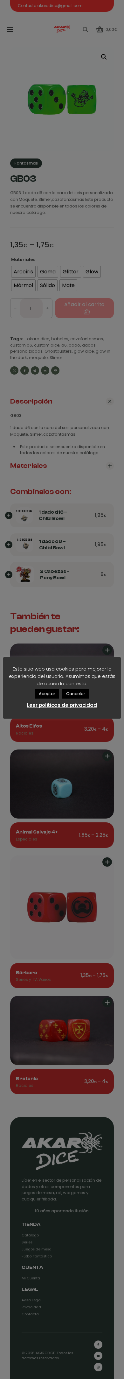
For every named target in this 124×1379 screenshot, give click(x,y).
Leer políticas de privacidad (62, 705)
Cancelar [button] (75, 694)
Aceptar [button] (47, 694)
